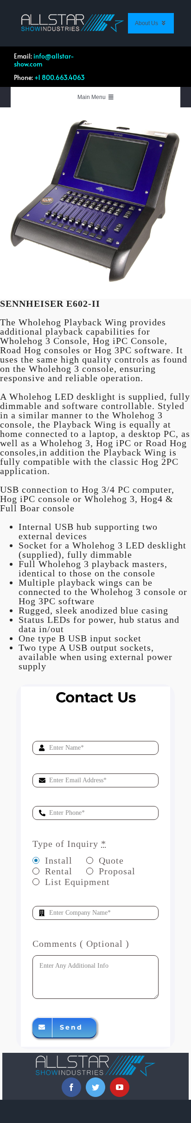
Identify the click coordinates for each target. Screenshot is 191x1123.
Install (58, 860)
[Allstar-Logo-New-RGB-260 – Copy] (72, 18)
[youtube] (119, 1087)
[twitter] (95, 1087)
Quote (111, 860)
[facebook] (71, 1087)
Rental (58, 871)
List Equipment (77, 882)
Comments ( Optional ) (80, 943)
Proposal (117, 871)
